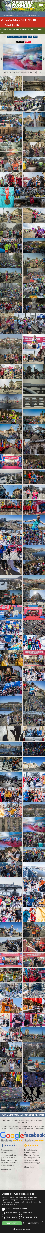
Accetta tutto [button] (12, 1223)
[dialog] (22, 1211)
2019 (24, 37)
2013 (35, 37)
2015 (30, 37)
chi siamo (11, 13)
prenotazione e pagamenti (13, 16)
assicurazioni (22, 13)
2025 (9, 37)
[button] (22, 1229)
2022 (19, 37)
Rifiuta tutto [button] (33, 1223)
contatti (34, 13)
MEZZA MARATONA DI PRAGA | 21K (18, 22)
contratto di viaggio (34, 16)
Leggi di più (14, 1204)
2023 (14, 37)
